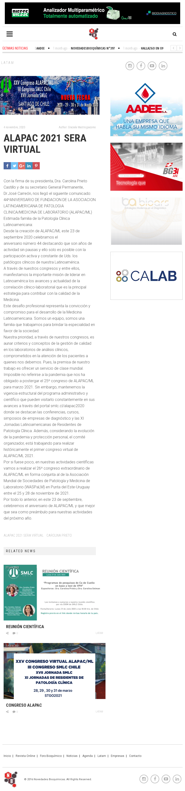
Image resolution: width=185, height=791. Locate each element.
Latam (7, 63)
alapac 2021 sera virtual (23, 535)
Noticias (72, 756)
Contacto (135, 756)
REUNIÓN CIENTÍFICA (25, 626)
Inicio (7, 756)
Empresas (117, 756)
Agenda (87, 756)
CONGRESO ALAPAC (24, 705)
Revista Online (25, 756)
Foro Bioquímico (51, 756)
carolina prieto (59, 535)
